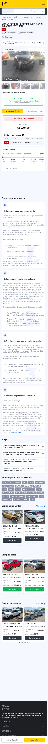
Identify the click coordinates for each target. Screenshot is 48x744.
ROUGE (37, 486)
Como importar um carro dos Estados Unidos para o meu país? (19, 470)
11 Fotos (9, 79)
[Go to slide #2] (15, 86)
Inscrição (34, 740)
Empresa (6, 722)
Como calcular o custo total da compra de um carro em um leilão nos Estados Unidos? (21, 461)
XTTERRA (27, 486)
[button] (8, 11)
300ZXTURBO (32, 496)
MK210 (5, 483)
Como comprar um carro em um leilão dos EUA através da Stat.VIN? (21, 446)
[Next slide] (41, 62)
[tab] (19, 642)
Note (24, 483)
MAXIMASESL (15, 483)
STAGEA (19, 486)
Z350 (4, 489)
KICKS (39, 489)
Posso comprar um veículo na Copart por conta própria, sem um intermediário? (21, 453)
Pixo (4, 486)
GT (4, 493)
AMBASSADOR (29, 493)
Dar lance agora (12, 540)
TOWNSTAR (7, 499)
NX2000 (14, 496)
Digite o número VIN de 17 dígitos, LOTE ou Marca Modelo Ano (29, 11)
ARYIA (31, 483)
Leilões (5, 726)
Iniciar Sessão (12, 740)
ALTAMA (5, 496)
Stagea (16, 499)
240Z (32, 499)
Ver (17, 79)
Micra (41, 496)
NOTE (18, 489)
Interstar (40, 493)
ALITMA (19, 493)
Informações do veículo (34, 111)
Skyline (21, 496)
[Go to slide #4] (35, 86)
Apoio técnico (9, 736)
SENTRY (10, 493)
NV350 (31, 489)
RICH (25, 489)
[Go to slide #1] (6, 86)
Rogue (11, 489)
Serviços (6, 731)
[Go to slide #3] (25, 86)
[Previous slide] (5, 62)
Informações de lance (13, 111)
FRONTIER (40, 483)
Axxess (10, 486)
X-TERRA (24, 499)
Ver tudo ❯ (40, 506)
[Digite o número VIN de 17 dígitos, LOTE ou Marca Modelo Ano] (43, 11)
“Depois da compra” (14, 432)
